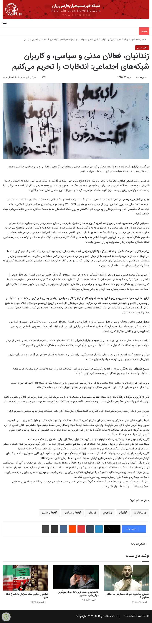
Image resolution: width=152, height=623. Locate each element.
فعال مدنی (48, 512)
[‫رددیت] (72, 529)
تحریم (106, 512)
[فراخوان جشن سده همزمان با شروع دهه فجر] (25, 578)
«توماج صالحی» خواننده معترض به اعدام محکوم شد (128, 596)
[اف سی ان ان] (76, 9)
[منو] (4, 22)
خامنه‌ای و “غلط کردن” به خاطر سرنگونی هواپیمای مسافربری (78, 594)
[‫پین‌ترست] (81, 529)
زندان (91, 512)
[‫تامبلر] (90, 529)
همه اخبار (135, 40)
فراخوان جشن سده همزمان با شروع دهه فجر (27, 596)
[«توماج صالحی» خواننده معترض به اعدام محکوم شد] (126, 578)
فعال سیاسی (71, 512)
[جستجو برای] (147, 22)
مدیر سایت (141, 77)
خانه (144, 40)
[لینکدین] (99, 529)
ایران (125, 40)
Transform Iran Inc (135, 616)
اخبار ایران (116, 40)
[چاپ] (45, 529)
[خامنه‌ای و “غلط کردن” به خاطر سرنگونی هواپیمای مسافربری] (75, 577)
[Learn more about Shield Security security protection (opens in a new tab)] (6, 616)
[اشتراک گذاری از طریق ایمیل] (54, 529)
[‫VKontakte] (63, 529)
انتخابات (139, 512)
